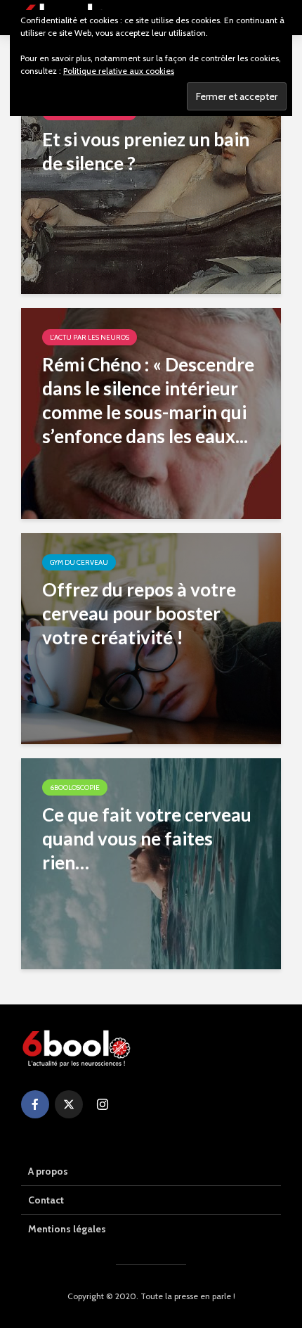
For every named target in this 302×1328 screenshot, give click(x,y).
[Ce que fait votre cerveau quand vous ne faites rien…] (151, 862)
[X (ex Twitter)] (69, 1104)
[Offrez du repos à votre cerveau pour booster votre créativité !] (151, 637)
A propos (48, 1171)
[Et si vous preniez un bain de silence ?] (151, 187)
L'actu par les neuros (89, 337)
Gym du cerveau (79, 562)
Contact (46, 1200)
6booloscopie (75, 787)
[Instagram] (102, 1104)
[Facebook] (35, 1104)
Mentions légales (67, 1228)
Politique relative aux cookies (118, 70)
